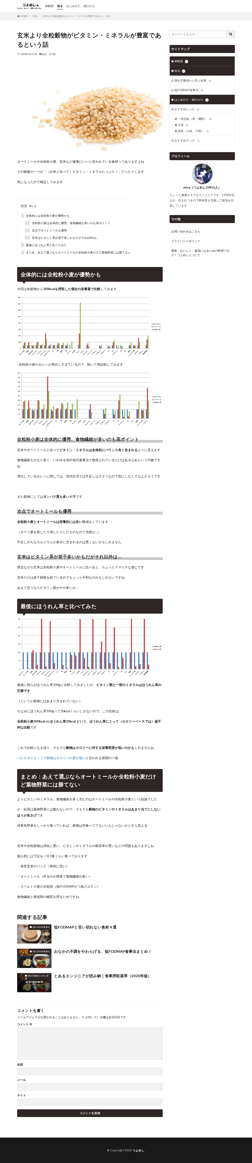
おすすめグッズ (186, 140)
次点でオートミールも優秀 (46, 230)
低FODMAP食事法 (41, 927)
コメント (24, 1024)
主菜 (183, 125)
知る (60, 6)
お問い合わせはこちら (185, 231)
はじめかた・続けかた (80, 6)
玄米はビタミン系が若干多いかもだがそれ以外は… (61, 237)
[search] (231, 34)
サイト (21, 1095)
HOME (24, 16)
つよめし (138, 1150)
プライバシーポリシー (185, 241)
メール (21, 1080)
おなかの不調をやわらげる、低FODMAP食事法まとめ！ (103, 951)
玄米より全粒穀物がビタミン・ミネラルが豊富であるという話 (76, 16)
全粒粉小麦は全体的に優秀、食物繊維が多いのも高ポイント (68, 223)
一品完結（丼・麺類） (195, 119)
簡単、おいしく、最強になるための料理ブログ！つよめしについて (200, 253)
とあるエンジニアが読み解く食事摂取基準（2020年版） (103, 976)
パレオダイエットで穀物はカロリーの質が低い (51, 758)
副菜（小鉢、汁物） (193, 131)
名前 (20, 1064)
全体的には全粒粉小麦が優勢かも (46, 215)
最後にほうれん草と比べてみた (44, 245)
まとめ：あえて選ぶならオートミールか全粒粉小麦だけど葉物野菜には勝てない (76, 252)
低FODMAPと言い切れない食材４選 (85, 927)
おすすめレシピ (186, 109)
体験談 (49, 6)
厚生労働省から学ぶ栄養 (37, 977)
